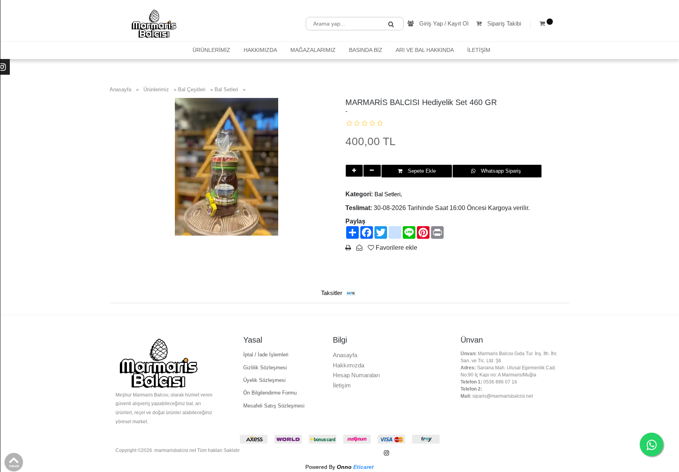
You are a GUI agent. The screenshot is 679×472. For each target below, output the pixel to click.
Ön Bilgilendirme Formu (270, 393)
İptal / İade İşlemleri (265, 355)
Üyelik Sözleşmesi (264, 380)
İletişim (342, 385)
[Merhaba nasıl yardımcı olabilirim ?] (651, 444)
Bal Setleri (387, 194)
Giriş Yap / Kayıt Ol (443, 23)
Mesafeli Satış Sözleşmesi (274, 406)
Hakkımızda (348, 365)
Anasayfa (345, 355)
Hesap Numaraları (356, 375)
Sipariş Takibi (503, 23)
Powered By (339, 467)
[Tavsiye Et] (359, 247)
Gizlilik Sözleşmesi (265, 368)
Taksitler (332, 292)
